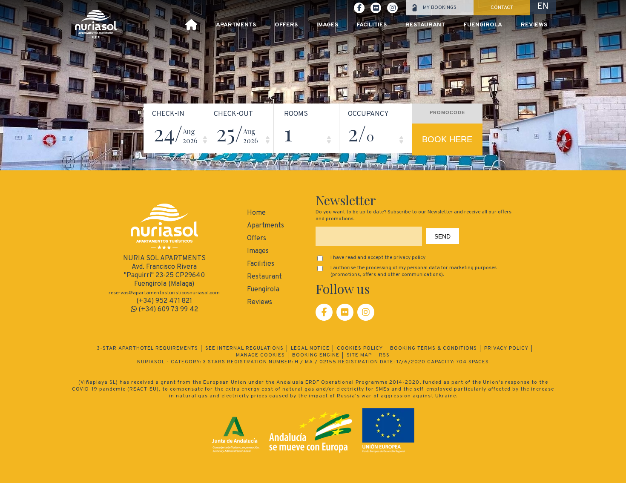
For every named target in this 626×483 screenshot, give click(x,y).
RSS (384, 355)
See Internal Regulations (244, 348)
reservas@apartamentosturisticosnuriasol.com (164, 293)
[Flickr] (344, 312)
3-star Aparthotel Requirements (147, 348)
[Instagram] (365, 312)
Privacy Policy (506, 348)
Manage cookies (260, 355)
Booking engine (315, 355)
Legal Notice (310, 348)
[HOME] (191, 26)
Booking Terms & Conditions (433, 348)
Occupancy (368, 114)
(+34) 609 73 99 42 (167, 309)
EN (542, 6)
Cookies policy (360, 348)
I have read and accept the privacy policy (377, 257)
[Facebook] (324, 312)
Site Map (359, 355)
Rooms (296, 114)
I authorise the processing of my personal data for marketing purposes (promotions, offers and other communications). (413, 271)
